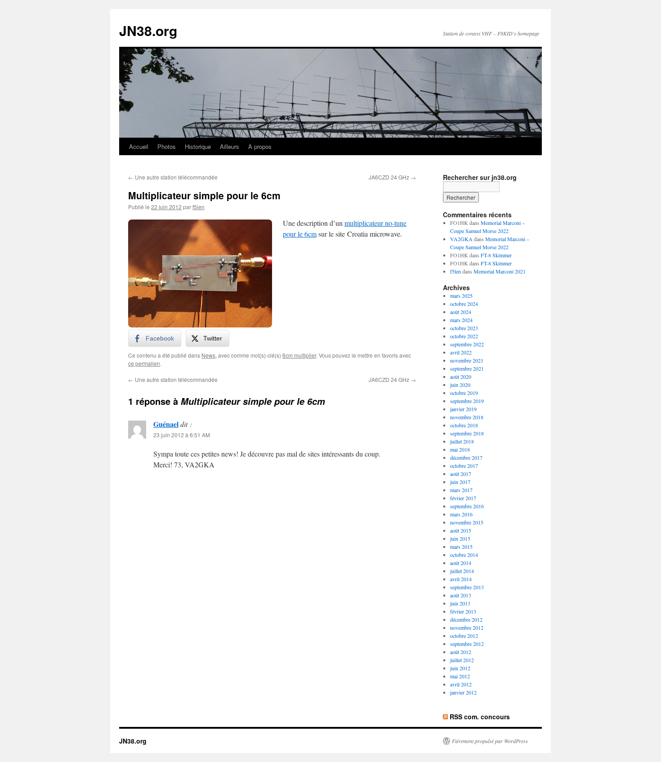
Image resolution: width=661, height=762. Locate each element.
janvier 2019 (463, 408)
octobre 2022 (464, 336)
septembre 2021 (467, 368)
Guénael (166, 424)
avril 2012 (461, 684)
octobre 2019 (464, 392)
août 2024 (460, 311)
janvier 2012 (463, 692)
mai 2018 (460, 449)
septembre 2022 (467, 344)
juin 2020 (460, 384)
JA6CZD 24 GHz (392, 177)
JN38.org (148, 30)
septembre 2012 (467, 643)
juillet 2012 (462, 659)
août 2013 (460, 595)
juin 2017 (460, 481)
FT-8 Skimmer (496, 255)
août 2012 (460, 651)
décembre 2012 (466, 619)
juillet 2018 (462, 441)
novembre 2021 (466, 360)
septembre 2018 (467, 433)
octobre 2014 (464, 554)
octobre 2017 (464, 465)
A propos (260, 146)
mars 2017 (461, 489)
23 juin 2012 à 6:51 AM (181, 435)
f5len (198, 207)
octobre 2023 (464, 328)
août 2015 (460, 530)
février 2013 (463, 611)
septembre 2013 (467, 587)
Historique (198, 146)
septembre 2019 (467, 400)
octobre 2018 (464, 425)
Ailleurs (229, 146)
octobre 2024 (464, 303)
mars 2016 (461, 514)
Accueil (138, 146)
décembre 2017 (466, 457)
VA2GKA (461, 238)
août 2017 (460, 473)
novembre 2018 (466, 417)
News (208, 355)
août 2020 (460, 376)
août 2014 (460, 562)
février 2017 (463, 498)
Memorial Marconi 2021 (499, 271)
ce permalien (144, 363)
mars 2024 (461, 319)
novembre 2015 (466, 522)
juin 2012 (460, 668)
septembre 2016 (467, 506)
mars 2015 (461, 546)
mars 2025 (461, 295)
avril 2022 (461, 352)
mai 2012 (460, 676)
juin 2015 (460, 538)
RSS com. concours (480, 716)
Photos (166, 146)
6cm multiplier (299, 355)
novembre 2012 (466, 627)
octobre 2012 (464, 635)
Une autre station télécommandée (173, 177)
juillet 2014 (462, 570)
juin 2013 (460, 603)
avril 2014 (461, 579)
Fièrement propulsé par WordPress (490, 740)
